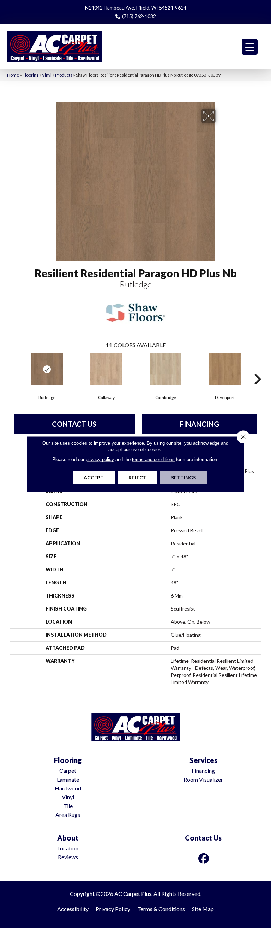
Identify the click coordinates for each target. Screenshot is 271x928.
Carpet (67, 770)
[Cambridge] (165, 369)
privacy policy (100, 459)
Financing (199, 424)
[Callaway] (106, 369)
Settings (183, 477)
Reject (137, 477)
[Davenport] (224, 369)
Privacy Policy (113, 908)
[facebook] (204, 858)
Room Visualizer (203, 779)
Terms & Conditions (161, 908)
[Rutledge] (47, 369)
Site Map (203, 908)
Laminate (68, 779)
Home (13, 75)
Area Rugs (67, 814)
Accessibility (73, 908)
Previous (13, 368)
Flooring (30, 75)
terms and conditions (153, 459)
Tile (68, 805)
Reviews (68, 857)
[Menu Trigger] (250, 47)
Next (257, 368)
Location (67, 848)
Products (63, 75)
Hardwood (68, 788)
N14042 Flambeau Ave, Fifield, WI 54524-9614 (135, 8)
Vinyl (47, 75)
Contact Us (74, 424)
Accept (94, 477)
